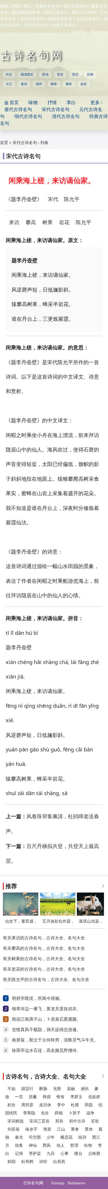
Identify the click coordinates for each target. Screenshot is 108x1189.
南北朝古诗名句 (26, 12)
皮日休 (45, 1105)
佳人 (60, 1145)
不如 (11, 1089)
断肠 (43, 1089)
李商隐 (29, 1113)
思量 (33, 1097)
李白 (28, 6)
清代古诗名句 (36, 25)
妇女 (11, 1105)
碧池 (45, 74)
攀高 (31, 222)
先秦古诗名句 (47, 6)
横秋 (69, 84)
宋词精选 (15, 1121)
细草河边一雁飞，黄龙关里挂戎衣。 (46, 1008)
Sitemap (79, 32)
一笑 (19, 1097)
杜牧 (88, 1145)
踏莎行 (27, 1089)
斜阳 (11, 1161)
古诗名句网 (31, 55)
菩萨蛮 (35, 1153)
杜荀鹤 (27, 1161)
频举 (54, 84)
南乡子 (31, 1129)
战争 (90, 1113)
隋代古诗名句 (56, 12)
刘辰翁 (13, 1129)
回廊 (90, 74)
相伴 (39, 84)
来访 (14, 222)
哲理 (74, 1145)
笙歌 (95, 1121)
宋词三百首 (39, 1121)
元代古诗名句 (88, 19)
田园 (89, 1105)
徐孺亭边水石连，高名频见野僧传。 (46, 1050)
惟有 (60, 1097)
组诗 (82, 1137)
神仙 (33, 1145)
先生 (45, 1113)
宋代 (53, 199)
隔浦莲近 (27, 74)
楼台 (78, 1153)
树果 (47, 222)
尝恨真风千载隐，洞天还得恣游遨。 (46, 1029)
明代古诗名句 (28, 116)
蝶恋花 (66, 1137)
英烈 (75, 74)
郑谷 (59, 1121)
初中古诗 (77, 1121)
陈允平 (71, 199)
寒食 (75, 1129)
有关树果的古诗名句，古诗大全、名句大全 (44, 958)
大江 (9, 84)
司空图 (35, 1137)
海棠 (47, 1129)
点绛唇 (94, 1153)
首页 (4, 143)
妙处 (84, 84)
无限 (57, 1089)
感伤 (85, 1089)
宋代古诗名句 (32, 19)
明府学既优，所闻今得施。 (38, 998)
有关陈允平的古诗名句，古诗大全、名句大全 (46, 979)
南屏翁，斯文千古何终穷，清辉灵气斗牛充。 (55, 1040)
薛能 (59, 1113)
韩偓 (47, 1097)
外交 (9, 74)
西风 (47, 1145)
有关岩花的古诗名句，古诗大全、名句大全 (44, 969)
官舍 (60, 74)
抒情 (16, 6)
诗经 (43, 1161)
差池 (24, 84)
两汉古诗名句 (75, 6)
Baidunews (99, 32)
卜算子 (75, 1113)
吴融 (71, 1089)
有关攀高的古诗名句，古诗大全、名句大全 (44, 948)
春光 (19, 1137)
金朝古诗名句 (60, 19)
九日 (51, 1153)
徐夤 (19, 1145)
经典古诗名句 (64, 25)
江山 (61, 1129)
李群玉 (76, 1097)
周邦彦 (27, 1105)
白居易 (59, 1161)
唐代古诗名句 (84, 12)
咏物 (4, 6)
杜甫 (75, 1105)
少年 (51, 1137)
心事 (64, 1153)
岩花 (64, 222)
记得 (19, 1153)
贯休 (89, 1129)
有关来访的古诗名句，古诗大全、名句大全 (44, 938)
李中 (61, 1105)
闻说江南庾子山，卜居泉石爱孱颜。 (46, 1019)
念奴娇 (94, 1097)
